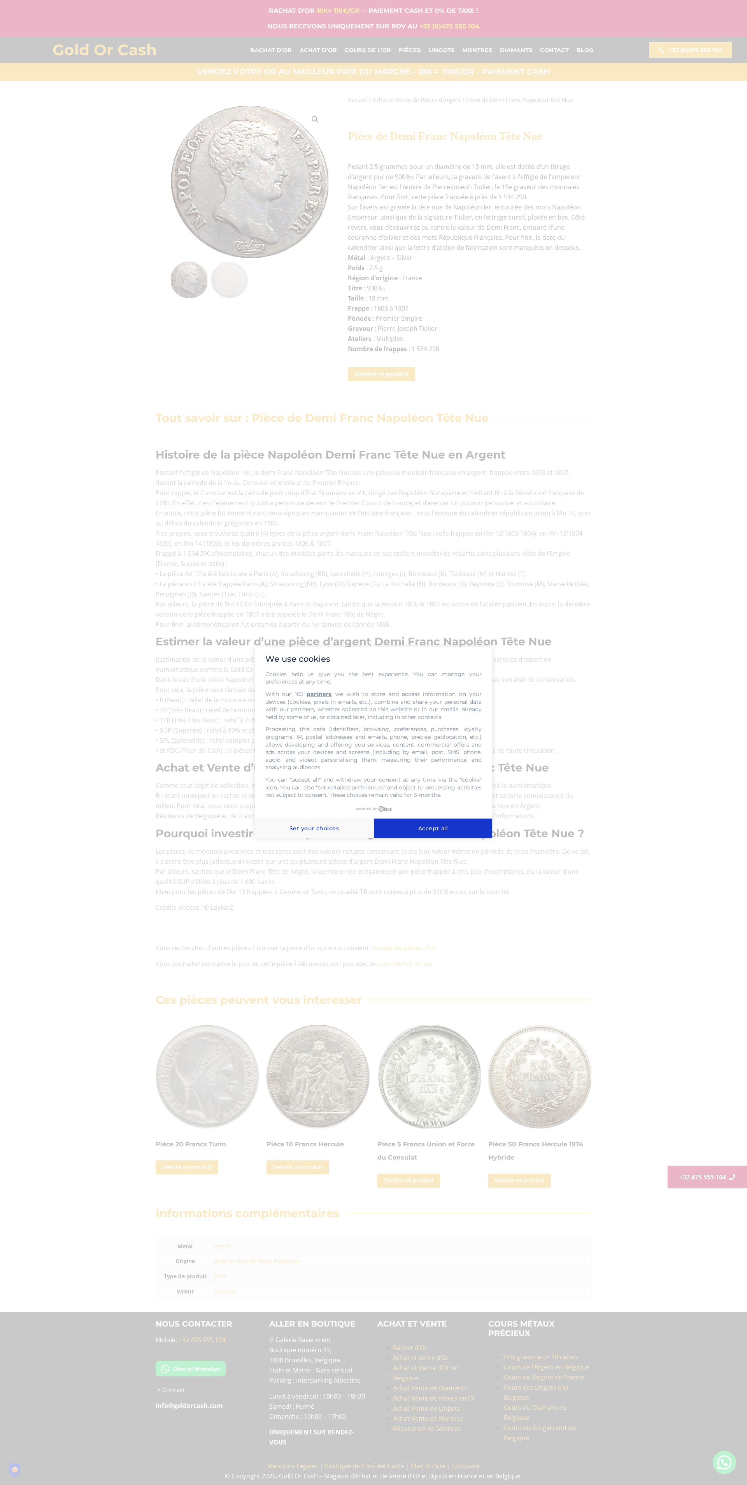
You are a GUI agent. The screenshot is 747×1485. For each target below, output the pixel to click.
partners (319, 694)
